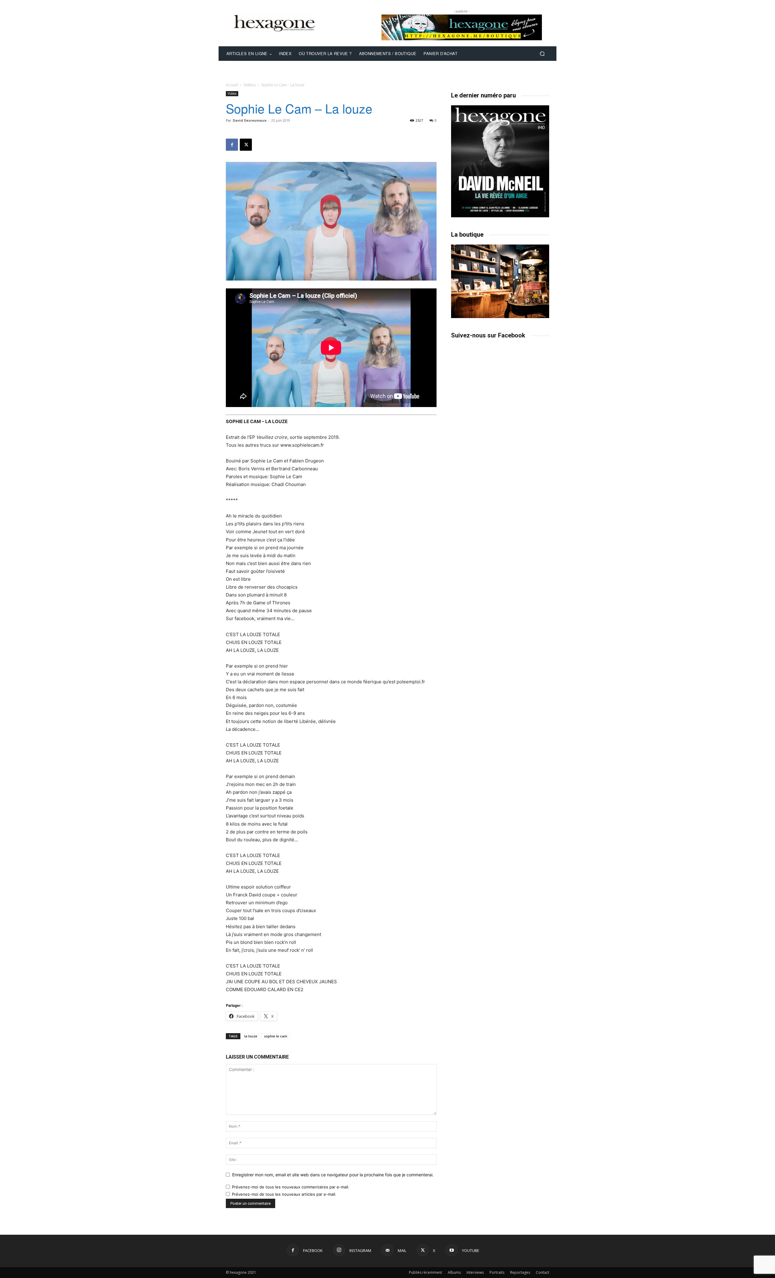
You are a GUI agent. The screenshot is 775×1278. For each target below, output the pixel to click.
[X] (246, 145)
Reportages (520, 1272)
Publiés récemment (425, 1272)
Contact (542, 1272)
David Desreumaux (249, 120)
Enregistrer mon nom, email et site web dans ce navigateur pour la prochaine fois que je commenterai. (333, 1174)
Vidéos (250, 84)
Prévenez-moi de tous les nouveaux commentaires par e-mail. (290, 1186)
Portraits (497, 1272)
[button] (542, 54)
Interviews (475, 1272)
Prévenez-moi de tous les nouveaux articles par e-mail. (284, 1194)
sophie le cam (275, 1036)
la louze (250, 1036)
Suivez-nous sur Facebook (488, 335)
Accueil (232, 84)
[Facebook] (232, 145)
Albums (454, 1272)
